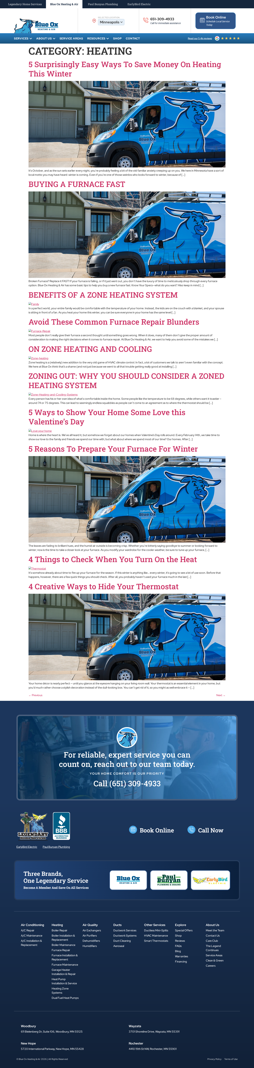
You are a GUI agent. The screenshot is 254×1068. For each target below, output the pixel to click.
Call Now (210, 830)
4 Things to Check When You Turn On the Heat (113, 559)
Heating (57, 925)
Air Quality (90, 925)
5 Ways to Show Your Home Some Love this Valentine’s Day (107, 417)
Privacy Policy (214, 1059)
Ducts (117, 925)
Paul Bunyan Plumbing (56, 847)
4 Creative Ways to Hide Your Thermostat (104, 586)
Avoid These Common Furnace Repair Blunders (114, 322)
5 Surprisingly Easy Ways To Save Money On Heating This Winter (125, 69)
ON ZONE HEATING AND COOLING (90, 349)
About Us (212, 925)
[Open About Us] (54, 38)
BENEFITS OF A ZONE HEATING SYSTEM (103, 295)
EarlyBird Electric (26, 847)
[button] (127, 783)
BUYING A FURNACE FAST (77, 184)
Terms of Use (231, 1059)
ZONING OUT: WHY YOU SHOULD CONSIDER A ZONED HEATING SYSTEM (126, 380)
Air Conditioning (32, 925)
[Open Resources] (107, 38)
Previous (35, 695)
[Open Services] (30, 38)
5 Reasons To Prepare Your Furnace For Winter (113, 449)
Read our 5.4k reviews (200, 38)
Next (220, 695)
